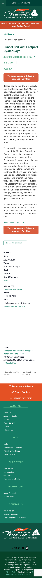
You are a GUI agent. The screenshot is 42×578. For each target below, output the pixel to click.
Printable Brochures (12, 451)
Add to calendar (15, 243)
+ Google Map (10, 363)
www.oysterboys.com (14, 222)
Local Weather (9, 496)
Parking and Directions (13, 447)
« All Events (9, 34)
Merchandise (9, 472)
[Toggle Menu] (3, 3)
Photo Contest (22, 392)
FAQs (6, 444)
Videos (6, 426)
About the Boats (10, 416)
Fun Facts (7, 419)
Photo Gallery (9, 423)
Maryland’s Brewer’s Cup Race (29, 373)
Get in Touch (9, 511)
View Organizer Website (14, 306)
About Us (7, 412)
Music (6, 280)
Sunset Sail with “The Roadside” (11, 373)
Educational (8, 430)
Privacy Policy (11, 572)
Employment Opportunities (15, 518)
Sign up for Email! (22, 398)
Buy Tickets (8, 468)
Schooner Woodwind (21, 3)
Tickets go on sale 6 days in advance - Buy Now (21, 77)
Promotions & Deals (22, 386)
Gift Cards (8, 475)
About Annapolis (10, 493)
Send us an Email (11, 514)
